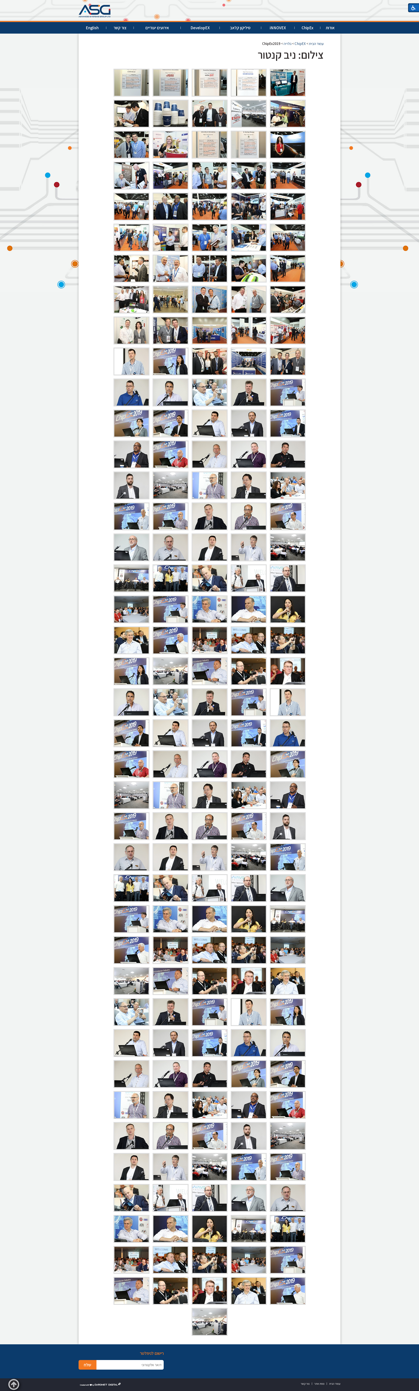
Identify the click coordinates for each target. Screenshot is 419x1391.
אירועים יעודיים (157, 27)
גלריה (287, 43)
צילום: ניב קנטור (291, 55)
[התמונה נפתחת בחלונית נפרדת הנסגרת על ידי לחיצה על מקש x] (288, 83)
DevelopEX (200, 27)
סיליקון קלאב (240, 27)
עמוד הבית (316, 43)
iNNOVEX (278, 27)
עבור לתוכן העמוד (209, 4)
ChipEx (307, 27)
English (92, 27)
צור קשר (119, 27)
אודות (330, 27)
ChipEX (300, 43)
